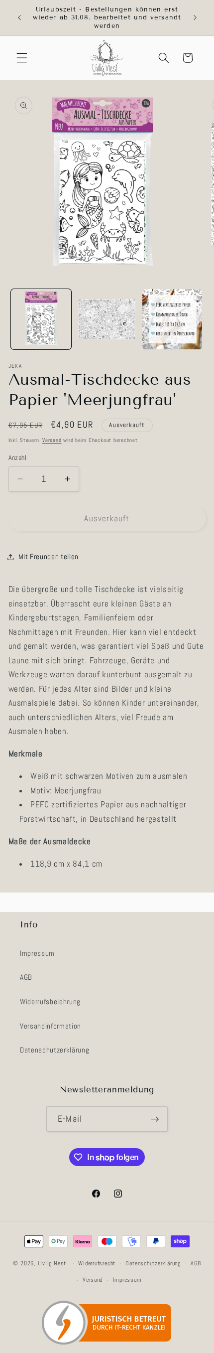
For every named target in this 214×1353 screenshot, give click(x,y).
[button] (22, 58)
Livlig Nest (52, 1264)
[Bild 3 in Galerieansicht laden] (172, 319)
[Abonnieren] (155, 1119)
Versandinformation (50, 1026)
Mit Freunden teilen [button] (48, 557)
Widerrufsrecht (96, 1263)
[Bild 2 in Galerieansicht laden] (107, 319)
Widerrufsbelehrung (50, 1002)
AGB (26, 977)
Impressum (37, 953)
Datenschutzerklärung (54, 1050)
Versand (51, 440)
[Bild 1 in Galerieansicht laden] (41, 319)
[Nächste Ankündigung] (195, 18)
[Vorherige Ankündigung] (19, 18)
